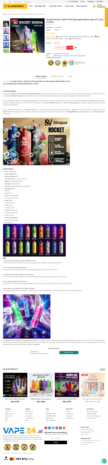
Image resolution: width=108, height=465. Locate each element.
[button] (49, 24)
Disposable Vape (57, 53)
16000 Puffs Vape (57, 55)
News (6, 420)
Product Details (41, 76)
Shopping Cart (69, 418)
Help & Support (28, 1)
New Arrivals (66, 53)
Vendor (48, 30)
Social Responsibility (92, 413)
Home (47, 411)
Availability (49, 27)
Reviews (70, 76)
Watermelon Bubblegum (11, 217)
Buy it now (69, 47)
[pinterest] (60, 427)
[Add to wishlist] (76, 48)
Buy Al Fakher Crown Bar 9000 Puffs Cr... (93, 399)
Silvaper (57, 30)
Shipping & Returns (18, 1)
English (101, 1)
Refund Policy (28, 413)
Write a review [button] (69, 352)
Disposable (32, 94)
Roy (31, 453)
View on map (84, 434)
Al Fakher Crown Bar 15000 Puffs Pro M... (67, 399)
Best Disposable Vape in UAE (78, 55)
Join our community (92, 418)
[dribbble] (45, 427)
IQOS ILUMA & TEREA (51, 416)
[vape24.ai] (23, 430)
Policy (4, 1)
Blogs (6, 418)
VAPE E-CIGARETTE (51, 420)
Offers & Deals (49, 418)
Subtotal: (49, 43)
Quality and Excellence (92, 411)
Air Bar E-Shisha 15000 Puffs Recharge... (15, 399)
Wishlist (68, 411)
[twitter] (53, 427)
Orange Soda (8, 200)
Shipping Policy (29, 411)
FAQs (83, 1)
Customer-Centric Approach (94, 416)
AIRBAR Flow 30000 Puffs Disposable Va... (41, 399)
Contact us (7, 411)
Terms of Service (29, 418)
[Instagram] (64, 427)
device (48, 340)
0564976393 (85, 440)
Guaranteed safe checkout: (54, 57)
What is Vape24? (9, 413)
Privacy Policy (28, 416)
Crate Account (69, 413)
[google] (56, 427)
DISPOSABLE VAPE (50, 413)
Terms (9, 1)
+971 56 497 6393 (73, 1)
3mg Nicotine (66, 55)
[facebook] (49, 427)
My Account (91, 1)
